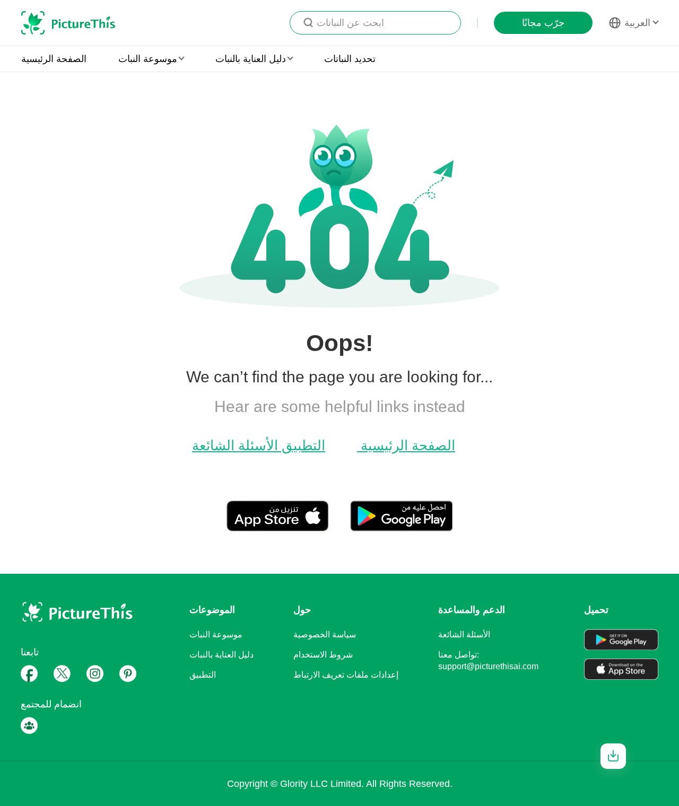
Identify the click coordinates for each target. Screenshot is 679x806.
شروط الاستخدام (323, 654)
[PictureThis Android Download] (401, 527)
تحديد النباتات (350, 59)
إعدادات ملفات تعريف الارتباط (345, 674)
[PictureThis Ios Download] (288, 527)
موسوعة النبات (215, 634)
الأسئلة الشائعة (235, 445)
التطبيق (301, 445)
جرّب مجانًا (543, 22)
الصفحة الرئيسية (53, 59)
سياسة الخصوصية (324, 634)
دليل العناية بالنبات (221, 654)
